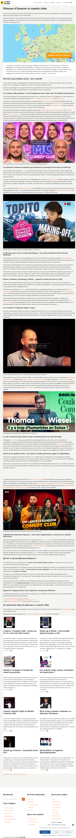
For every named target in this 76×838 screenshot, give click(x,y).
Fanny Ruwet (14, 440)
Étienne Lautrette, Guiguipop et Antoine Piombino (50, 483)
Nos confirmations (32, 822)
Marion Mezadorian (9, 816)
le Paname (61, 98)
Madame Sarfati (45, 110)
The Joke (68, 110)
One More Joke (53, 179)
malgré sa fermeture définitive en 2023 (34, 379)
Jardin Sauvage (47, 101)
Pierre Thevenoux (56, 807)
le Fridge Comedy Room (56, 110)
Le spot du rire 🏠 (37, 2)
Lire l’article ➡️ (7, 650)
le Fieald (24, 171)
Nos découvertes (32, 819)
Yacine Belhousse (66, 258)
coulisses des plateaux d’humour (35, 614)
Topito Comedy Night (25, 188)
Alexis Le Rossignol (9, 808)
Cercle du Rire (48, 540)
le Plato (22, 289)
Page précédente (7, 774)
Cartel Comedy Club (15, 114)
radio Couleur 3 (29, 387)
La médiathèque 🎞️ (67, 2)
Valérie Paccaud (56, 816)
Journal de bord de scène (10, 600)
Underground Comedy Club (63, 190)
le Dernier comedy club (39, 546)
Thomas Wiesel (61, 444)
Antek (53, 799)
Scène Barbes (59, 103)
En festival (30, 807)
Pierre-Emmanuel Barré (10, 819)
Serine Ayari (55, 813)
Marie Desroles (56, 804)
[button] (73, 825)
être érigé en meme (66, 609)
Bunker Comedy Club (37, 479)
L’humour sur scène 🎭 (48, 2)
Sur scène (30, 810)
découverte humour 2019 (28, 600)
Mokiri (33, 457)
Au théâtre (31, 802)
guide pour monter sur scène (14, 601)
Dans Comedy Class (33, 804)
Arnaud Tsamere (8, 810)
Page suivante (22, 774)
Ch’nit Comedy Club (63, 379)
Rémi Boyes (55, 810)
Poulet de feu (7, 822)
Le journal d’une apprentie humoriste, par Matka (16, 598)
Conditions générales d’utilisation (49, 835)
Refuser (57, 832)
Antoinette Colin (56, 802)
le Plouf (35, 553)
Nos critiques (31, 824)
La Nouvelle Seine (56, 105)
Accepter (45, 832)
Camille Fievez (8, 813)
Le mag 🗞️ (58, 2)
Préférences (68, 832)
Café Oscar (34, 98)
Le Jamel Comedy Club (45, 98)
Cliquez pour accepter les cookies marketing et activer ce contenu (39, 142)
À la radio (30, 799)
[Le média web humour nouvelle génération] (5, 3)
